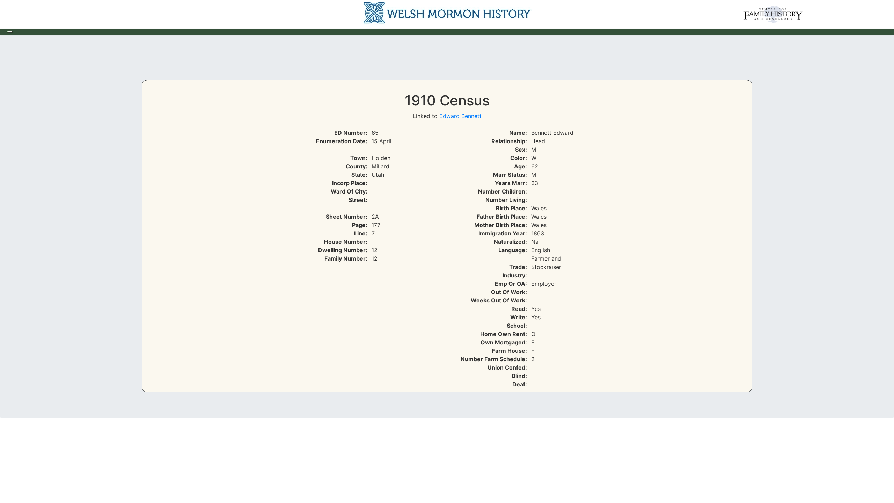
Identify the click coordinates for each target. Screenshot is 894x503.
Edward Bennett (460, 115)
